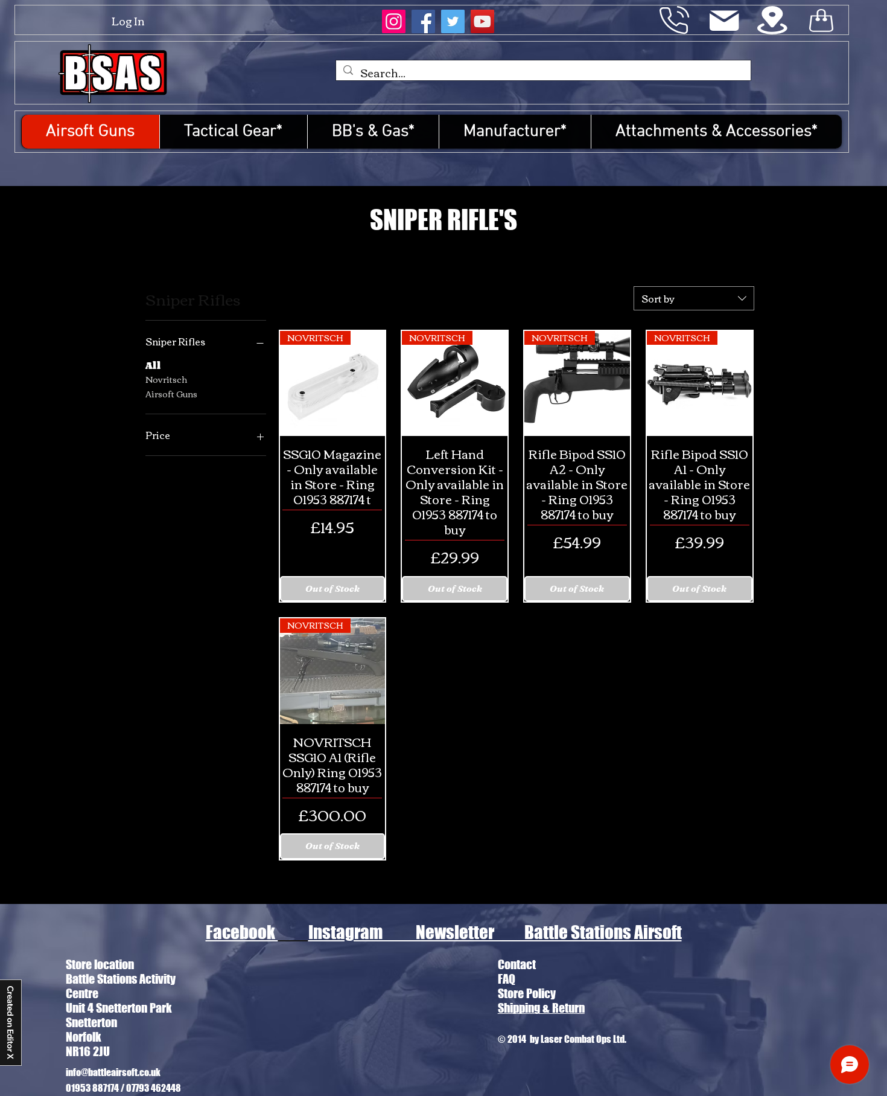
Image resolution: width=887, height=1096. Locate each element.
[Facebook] (423, 21)
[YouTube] (482, 21)
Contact (517, 964)
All (153, 366)
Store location (100, 964)
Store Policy (527, 993)
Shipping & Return (541, 1008)
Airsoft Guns (171, 394)
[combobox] (694, 298)
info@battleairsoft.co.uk (113, 1072)
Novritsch (166, 380)
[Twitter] (453, 21)
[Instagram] (393, 21)
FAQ (506, 979)
